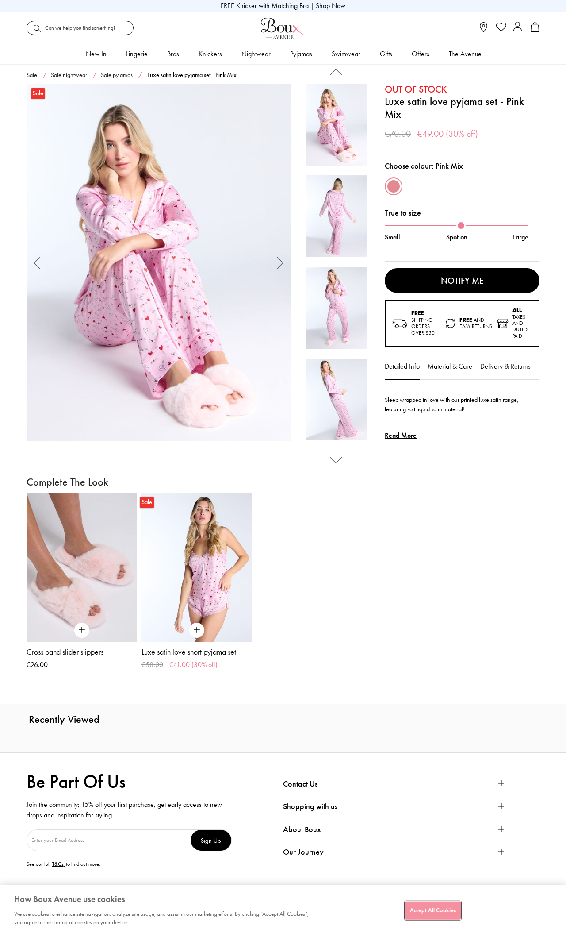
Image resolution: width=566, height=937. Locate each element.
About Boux (302, 829)
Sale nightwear (69, 75)
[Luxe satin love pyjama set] (159, 262)
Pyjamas (301, 54)
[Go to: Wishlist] (500, 28)
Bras (173, 54)
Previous (37, 262)
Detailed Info (402, 366)
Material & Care (450, 366)
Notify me (462, 280)
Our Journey (303, 852)
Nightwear (256, 54)
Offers (420, 54)
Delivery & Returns (505, 366)
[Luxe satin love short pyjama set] (197, 567)
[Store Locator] (483, 30)
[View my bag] (535, 30)
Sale (32, 75)
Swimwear (346, 54)
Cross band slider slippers (65, 652)
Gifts (386, 54)
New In (96, 54)
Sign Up (211, 840)
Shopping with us (310, 806)
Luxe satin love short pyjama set (189, 652)
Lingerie (137, 54)
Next (280, 262)
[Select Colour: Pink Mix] (393, 186)
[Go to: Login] (517, 28)
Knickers (210, 54)
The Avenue (465, 54)
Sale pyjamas (117, 75)
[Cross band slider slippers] (82, 567)
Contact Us (300, 784)
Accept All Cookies (433, 910)
